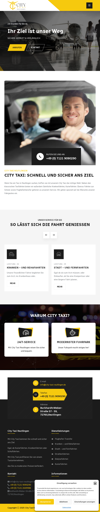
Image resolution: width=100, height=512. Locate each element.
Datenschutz (67, 507)
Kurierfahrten (61, 464)
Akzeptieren (45, 502)
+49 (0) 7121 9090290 (61, 158)
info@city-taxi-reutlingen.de (53, 385)
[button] (95, 483)
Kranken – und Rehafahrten (26, 267)
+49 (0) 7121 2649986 (20, 488)
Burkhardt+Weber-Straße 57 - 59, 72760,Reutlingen (51, 411)
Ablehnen (63, 502)
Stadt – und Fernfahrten (71, 267)
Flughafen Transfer (63, 439)
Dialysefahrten (61, 459)
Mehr (12, 283)
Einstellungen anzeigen (85, 502)
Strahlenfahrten (62, 454)
